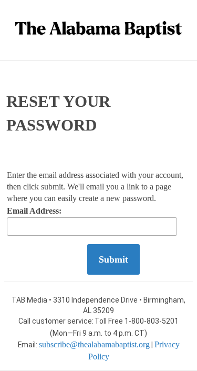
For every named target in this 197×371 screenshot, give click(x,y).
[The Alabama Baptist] (98, 30)
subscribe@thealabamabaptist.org (94, 344)
